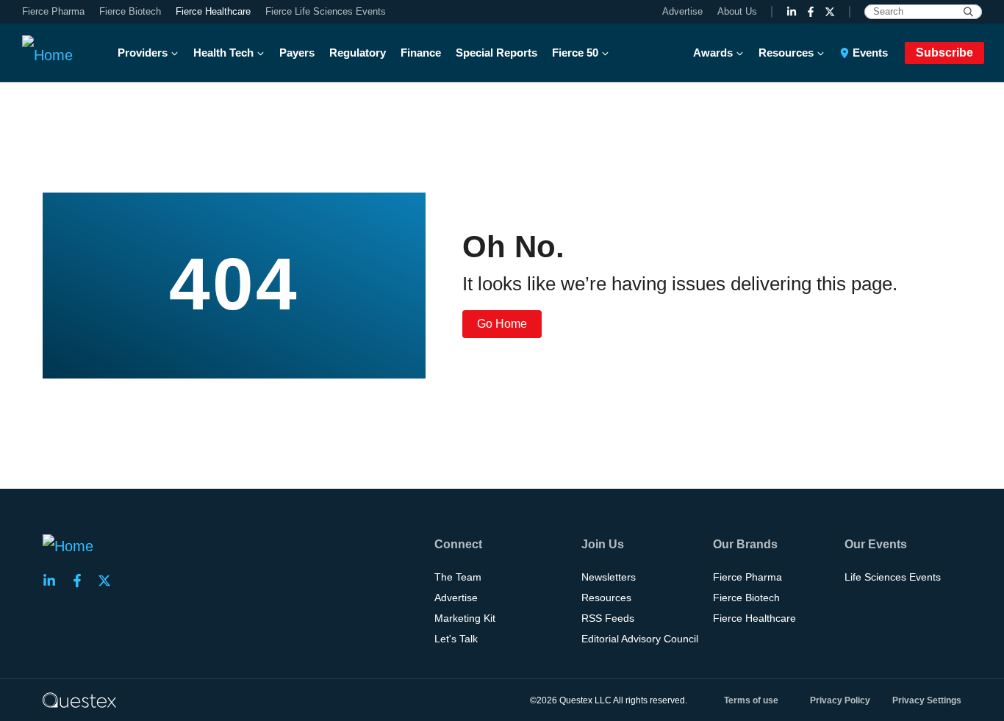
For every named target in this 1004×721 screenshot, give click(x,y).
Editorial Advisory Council (639, 639)
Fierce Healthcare (213, 11)
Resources (786, 52)
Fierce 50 (575, 52)
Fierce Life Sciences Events (325, 11)
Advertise (682, 11)
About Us (737, 11)
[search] (968, 12)
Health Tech (223, 52)
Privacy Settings (926, 700)
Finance (421, 52)
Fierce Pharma (53, 11)
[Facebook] (811, 12)
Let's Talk (456, 639)
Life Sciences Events (893, 577)
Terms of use (751, 700)
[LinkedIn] (791, 12)
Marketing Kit (464, 618)
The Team (457, 577)
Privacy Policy (840, 700)
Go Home (502, 324)
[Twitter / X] (830, 12)
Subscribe (944, 52)
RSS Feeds (607, 618)
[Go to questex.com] (79, 700)
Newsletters (608, 577)
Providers (143, 52)
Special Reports (496, 52)
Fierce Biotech (130, 11)
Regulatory (357, 52)
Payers (297, 52)
